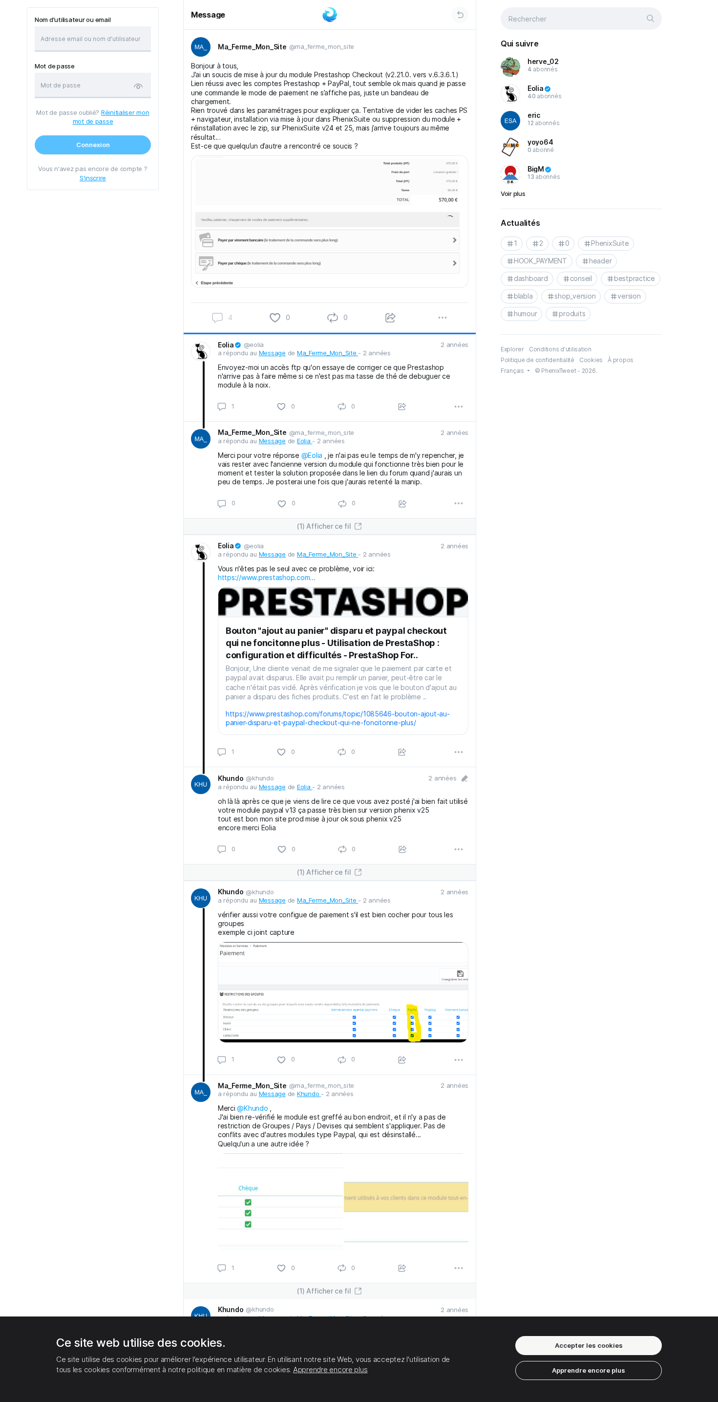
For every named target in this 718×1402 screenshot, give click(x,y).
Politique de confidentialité (537, 360)
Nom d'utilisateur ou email (72, 20)
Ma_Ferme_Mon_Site (327, 353)
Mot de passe (55, 66)
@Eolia (311, 455)
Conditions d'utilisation (560, 349)
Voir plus (513, 193)
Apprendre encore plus (330, 1369)
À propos (621, 360)
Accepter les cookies (589, 1345)
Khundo (309, 1094)
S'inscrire (93, 178)
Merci (227, 1108)
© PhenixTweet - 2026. (566, 370)
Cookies (591, 360)
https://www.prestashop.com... (267, 577)
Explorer (512, 349)
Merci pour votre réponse (259, 455)
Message (208, 15)
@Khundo (252, 1108)
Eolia (304, 441)
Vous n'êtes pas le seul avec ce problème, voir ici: (296, 568)
